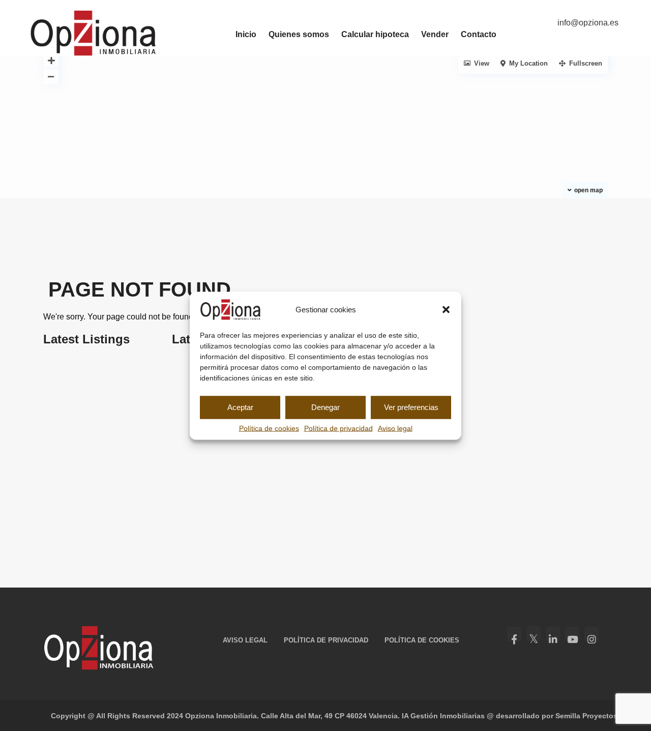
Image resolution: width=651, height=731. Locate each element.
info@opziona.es (587, 22)
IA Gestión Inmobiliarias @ (448, 716)
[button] (446, 309)
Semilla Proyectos (586, 716)
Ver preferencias (411, 407)
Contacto (478, 34)
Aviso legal (395, 428)
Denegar (325, 407)
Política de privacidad (338, 428)
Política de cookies (269, 428)
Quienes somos (299, 34)
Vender (435, 34)
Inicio (245, 34)
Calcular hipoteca (375, 34)
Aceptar (240, 407)
